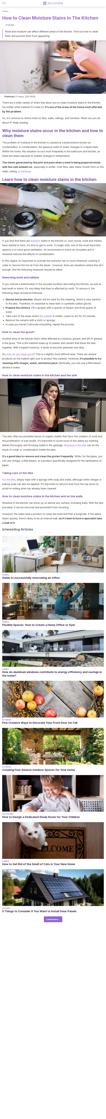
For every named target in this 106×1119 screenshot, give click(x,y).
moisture (35, 240)
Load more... (53, 919)
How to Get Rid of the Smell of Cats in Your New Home (38, 864)
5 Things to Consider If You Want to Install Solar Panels (39, 911)
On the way (7, 814)
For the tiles (8, 479)
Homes (5, 11)
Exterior (6, 720)
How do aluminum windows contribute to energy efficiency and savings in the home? (52, 673)
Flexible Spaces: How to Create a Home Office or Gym (38, 625)
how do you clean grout (20, 354)
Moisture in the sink (75, 445)
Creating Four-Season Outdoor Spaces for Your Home (38, 770)
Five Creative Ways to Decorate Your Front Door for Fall (39, 722)
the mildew (46, 316)
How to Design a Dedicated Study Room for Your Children (41, 817)
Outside (6, 908)
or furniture (24, 171)
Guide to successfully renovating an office (31, 577)
